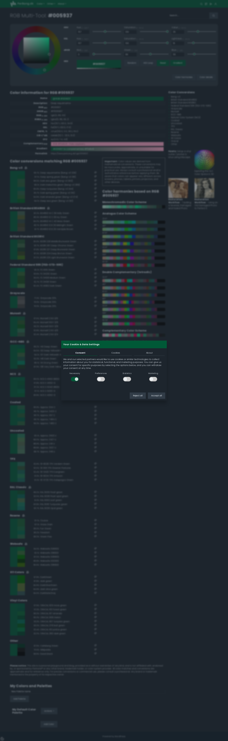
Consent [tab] (80, 352)
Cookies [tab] (115, 352)
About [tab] (149, 352)
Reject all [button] (137, 395)
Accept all (156, 395)
